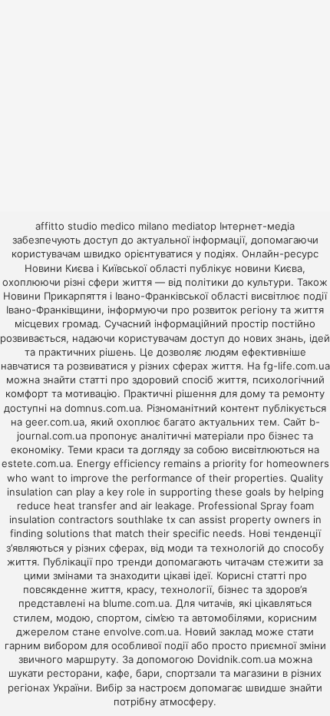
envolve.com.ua (141, 631)
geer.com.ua (54, 422)
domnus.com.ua (102, 408)
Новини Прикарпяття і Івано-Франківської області (125, 296)
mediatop (194, 226)
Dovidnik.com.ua (236, 659)
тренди (135, 561)
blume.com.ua (136, 603)
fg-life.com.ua (296, 366)
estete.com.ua (36, 463)
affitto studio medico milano (102, 226)
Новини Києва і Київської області (105, 268)
